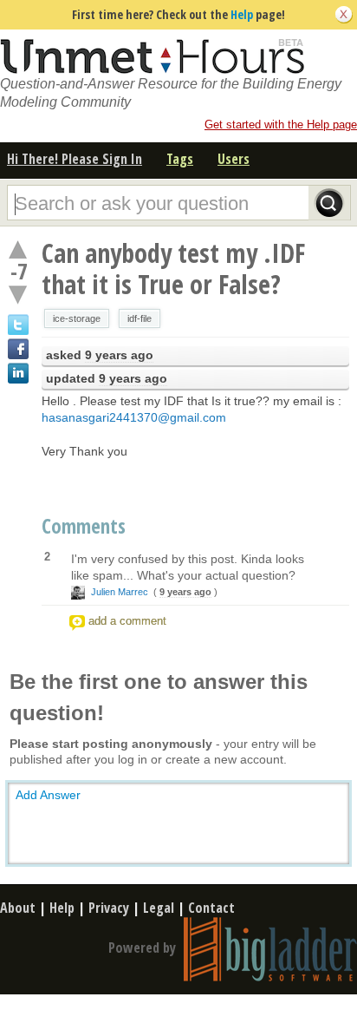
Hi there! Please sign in (74, 158)
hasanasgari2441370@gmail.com (134, 417)
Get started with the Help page (280, 124)
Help (241, 14)
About (18, 907)
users (233, 158)
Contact (211, 907)
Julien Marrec (119, 592)
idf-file (139, 318)
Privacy (108, 907)
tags (179, 158)
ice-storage (77, 318)
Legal (158, 907)
